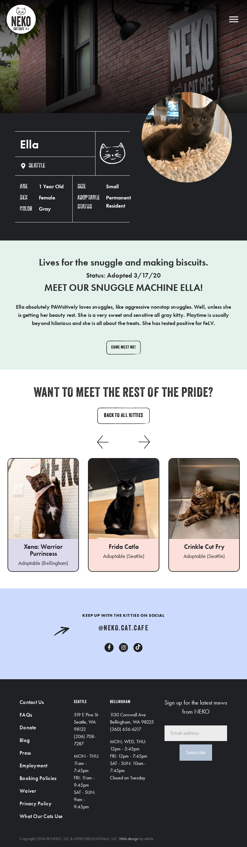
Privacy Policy (36, 803)
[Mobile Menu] (233, 19)
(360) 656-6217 (125, 729)
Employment (34, 765)
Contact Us (32, 702)
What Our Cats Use (41, 816)
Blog (25, 740)
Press (25, 752)
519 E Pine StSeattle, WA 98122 (86, 722)
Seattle (37, 166)
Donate (28, 727)
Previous (102, 442)
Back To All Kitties (123, 416)
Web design (129, 838)
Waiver (28, 790)
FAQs (26, 714)
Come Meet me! (123, 347)
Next (145, 442)
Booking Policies (38, 778)
